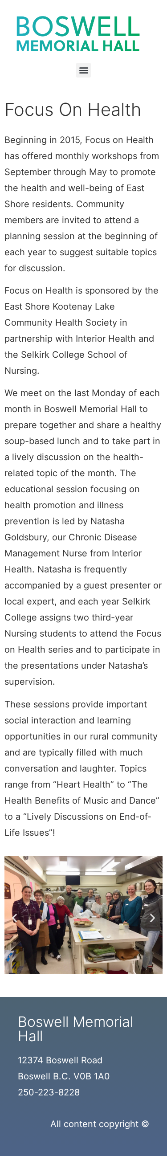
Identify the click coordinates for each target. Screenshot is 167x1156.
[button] (83, 70)
